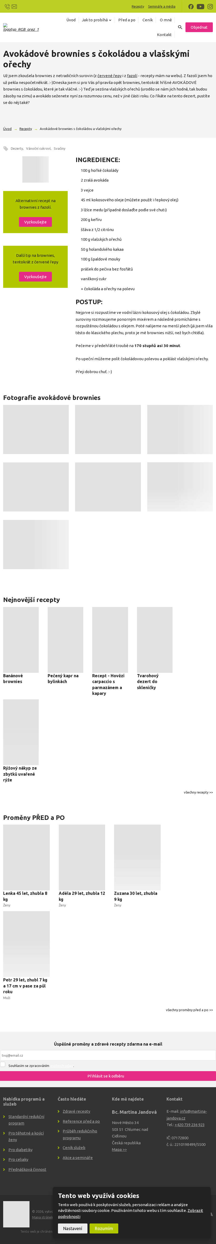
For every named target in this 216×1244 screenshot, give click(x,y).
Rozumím (104, 1228)
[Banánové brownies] (21, 640)
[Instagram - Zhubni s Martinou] (210, 6)
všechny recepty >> (198, 792)
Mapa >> (119, 1149)
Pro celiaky (18, 1159)
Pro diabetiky (20, 1149)
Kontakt (164, 34)
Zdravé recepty (76, 1111)
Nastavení (72, 1228)
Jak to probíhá (95, 20)
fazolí (132, 75)
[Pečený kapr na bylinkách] (65, 640)
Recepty (138, 6)
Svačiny (59, 148)
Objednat (199, 27)
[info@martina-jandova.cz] (14, 6)
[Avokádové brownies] (35, 169)
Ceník (148, 20)
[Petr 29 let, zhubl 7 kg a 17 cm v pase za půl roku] (26, 944)
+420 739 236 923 (190, 1124)
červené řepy (109, 75)
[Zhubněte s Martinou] (191, 6)
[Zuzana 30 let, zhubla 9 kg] (137, 857)
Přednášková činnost (27, 1169)
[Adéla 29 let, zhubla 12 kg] (82, 857)
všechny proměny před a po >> (189, 1010)
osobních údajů (61, 1065)
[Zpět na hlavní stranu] (21, 27)
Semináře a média (161, 6)
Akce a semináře (78, 1157)
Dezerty (17, 148)
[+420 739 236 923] (7, 6)
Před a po (126, 20)
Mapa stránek (42, 1217)
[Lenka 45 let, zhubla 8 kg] (26, 857)
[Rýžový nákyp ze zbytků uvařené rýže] (21, 732)
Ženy (6, 905)
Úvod (71, 20)
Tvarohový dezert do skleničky (148, 681)
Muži (6, 998)
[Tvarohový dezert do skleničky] (155, 640)
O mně (166, 20)
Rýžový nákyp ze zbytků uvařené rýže (20, 774)
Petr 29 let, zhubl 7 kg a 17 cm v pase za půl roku (25, 985)
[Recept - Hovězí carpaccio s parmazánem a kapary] (110, 640)
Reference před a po (81, 1121)
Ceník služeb (74, 1147)
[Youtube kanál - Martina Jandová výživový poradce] (200, 6)
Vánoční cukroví (38, 148)
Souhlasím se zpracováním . (41, 1065)
